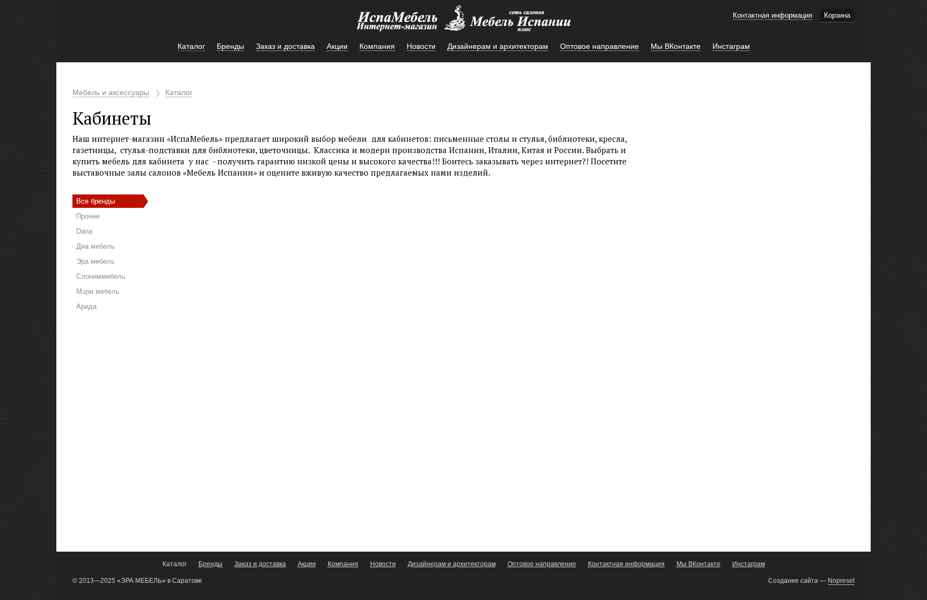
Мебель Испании (463, 23)
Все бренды (95, 201)
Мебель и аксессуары (110, 92)
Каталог (179, 92)
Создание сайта (793, 580)
